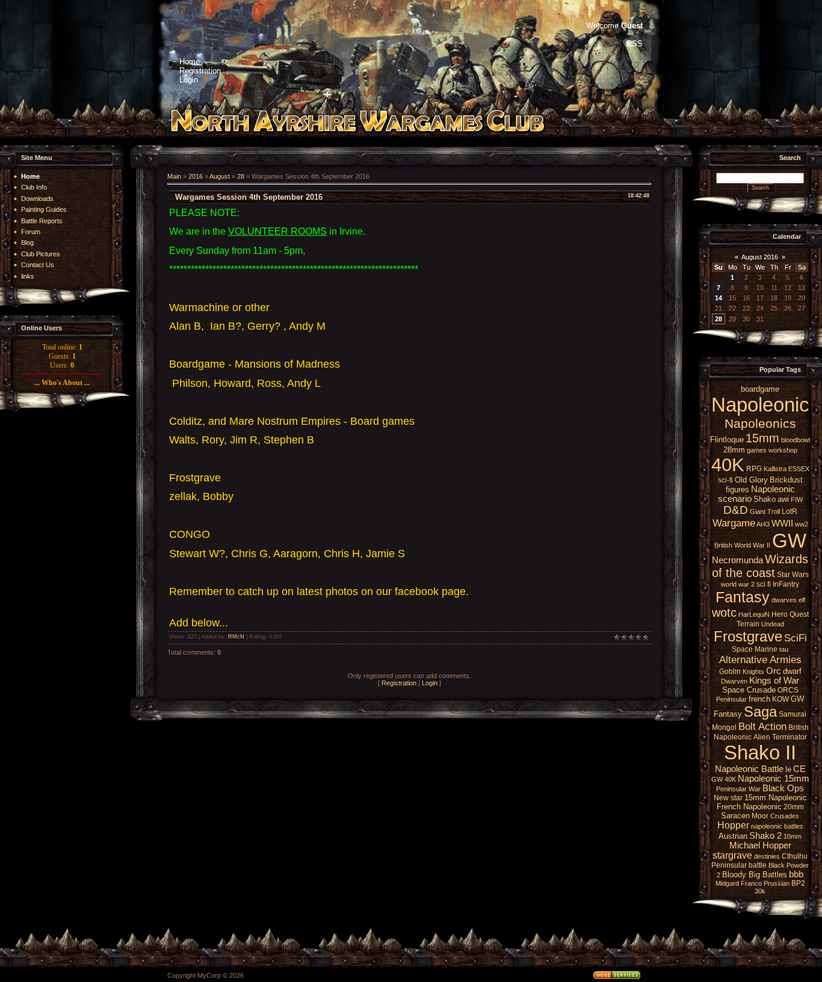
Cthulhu (795, 856)
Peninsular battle (739, 865)
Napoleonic (760, 405)
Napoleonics (760, 423)
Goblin (730, 671)
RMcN (236, 637)
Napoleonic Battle (749, 769)
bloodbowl (795, 439)
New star (728, 798)
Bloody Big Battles (754, 874)
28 (240, 176)
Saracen (735, 815)
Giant (757, 511)
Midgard (727, 883)
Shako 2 (765, 836)
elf (802, 600)
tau (783, 649)
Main (174, 176)
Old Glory (751, 479)
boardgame (760, 389)
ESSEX (798, 468)
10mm (792, 836)
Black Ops (783, 788)
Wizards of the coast (760, 565)
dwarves (784, 600)
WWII (782, 523)
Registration (399, 683)
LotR (789, 511)
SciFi (795, 638)
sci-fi (725, 480)
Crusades (784, 816)
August (219, 176)
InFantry (786, 584)
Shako (764, 499)
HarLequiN (754, 614)
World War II (752, 545)
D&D (735, 510)
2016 (195, 176)
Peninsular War (738, 788)
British (723, 545)
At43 (763, 524)
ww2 (801, 524)
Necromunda (737, 560)
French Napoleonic (749, 806)
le (788, 769)
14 (718, 297)
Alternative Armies (760, 659)
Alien (761, 737)
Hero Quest (790, 614)
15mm (762, 438)
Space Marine (754, 649)
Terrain (748, 624)
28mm (734, 449)
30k (760, 891)
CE (799, 769)
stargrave (732, 855)
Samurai (792, 714)
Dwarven (734, 681)
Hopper (733, 825)
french (759, 698)
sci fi (763, 584)
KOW (780, 699)
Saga (760, 711)
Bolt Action (762, 726)
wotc (724, 612)
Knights (753, 671)
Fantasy (742, 596)
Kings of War (774, 680)
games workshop (772, 450)
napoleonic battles (777, 826)
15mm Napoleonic (775, 797)
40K (727, 464)
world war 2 (738, 584)
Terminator (789, 737)
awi (783, 499)
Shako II (760, 752)
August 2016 (759, 257)
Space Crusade (749, 689)
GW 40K (723, 779)
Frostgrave (748, 636)
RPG (754, 469)
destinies (767, 856)
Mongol (724, 727)
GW (789, 541)
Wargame (733, 523)
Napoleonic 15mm (773, 778)
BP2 (798, 883)
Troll (773, 511)
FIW (797, 499)
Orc (773, 671)
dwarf (792, 671)
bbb (796, 874)
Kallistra (775, 468)
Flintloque (727, 439)
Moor (760, 816)
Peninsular (731, 699)
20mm (793, 807)
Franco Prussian (765, 883)
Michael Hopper (760, 845)
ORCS (788, 690)
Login (429, 683)
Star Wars (793, 574)
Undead (772, 624)
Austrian (732, 836)
